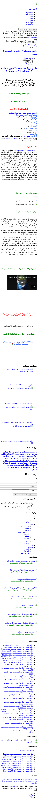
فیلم (31, 16)
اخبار (31, 517)
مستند (27, 536)
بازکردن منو (33, 9)
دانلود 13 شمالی (12, 454)
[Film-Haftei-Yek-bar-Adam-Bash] (23, 570)
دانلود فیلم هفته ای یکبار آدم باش (22, 572)
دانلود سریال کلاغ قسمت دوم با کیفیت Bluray (18, 660)
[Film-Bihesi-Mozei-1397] (23, 596)
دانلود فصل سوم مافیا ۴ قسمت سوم (21, 563)
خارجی (26, 522)
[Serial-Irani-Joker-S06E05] (22, 614)
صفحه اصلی (29, 12)
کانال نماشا (29, 22)
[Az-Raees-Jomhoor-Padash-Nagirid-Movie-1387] (21, 623)
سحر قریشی (18, 138)
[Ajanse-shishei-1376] (27, 579)
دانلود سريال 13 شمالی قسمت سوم (22, 461)
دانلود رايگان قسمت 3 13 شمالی (19, 455)
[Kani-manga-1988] (29, 605)
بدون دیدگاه (29, 64)
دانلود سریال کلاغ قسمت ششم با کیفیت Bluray (17, 653)
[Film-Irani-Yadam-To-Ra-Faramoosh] (20, 588)
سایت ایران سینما (14, 781)
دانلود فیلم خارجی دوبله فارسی (21, 779)
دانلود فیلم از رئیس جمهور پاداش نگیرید (20, 625)
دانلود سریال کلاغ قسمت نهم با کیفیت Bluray (18, 647)
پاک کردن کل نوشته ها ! (20, 494)
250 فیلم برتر (24, 526)
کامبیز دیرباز (26, 136)
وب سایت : (33, 486)
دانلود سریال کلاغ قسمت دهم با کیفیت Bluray (18, 645)
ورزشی (26, 538)
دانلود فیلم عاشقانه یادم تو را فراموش (20, 589)
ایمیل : (35, 482)
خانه (35, 37)
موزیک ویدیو (25, 553)
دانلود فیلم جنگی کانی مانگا (24, 607)
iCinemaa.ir (34, 779)
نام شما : (34, 478)
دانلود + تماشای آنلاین (30, 45)
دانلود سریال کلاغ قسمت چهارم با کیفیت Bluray (17, 657)
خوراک (31, 795)
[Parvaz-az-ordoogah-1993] (27, 632)
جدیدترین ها (33, 750)
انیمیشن (30, 18)
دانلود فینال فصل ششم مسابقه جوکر (20, 616)
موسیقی (30, 547)
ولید (32, 797)
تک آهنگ (26, 551)
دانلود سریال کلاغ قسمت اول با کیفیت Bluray (18, 662)
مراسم (30, 545)
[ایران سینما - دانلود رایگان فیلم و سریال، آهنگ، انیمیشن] (36, 4)
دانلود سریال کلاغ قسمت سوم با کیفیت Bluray (17, 658)
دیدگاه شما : (33, 490)
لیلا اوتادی (9, 138)
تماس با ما (29, 24)
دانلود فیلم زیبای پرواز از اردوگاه (22, 634)
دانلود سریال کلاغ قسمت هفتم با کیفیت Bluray (17, 651)
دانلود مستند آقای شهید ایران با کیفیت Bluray (18, 717)
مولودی (26, 543)
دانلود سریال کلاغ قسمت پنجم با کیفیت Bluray (17, 655)
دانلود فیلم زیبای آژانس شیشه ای (22, 581)
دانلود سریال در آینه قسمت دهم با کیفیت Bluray (17, 710)
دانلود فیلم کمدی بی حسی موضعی (21, 598)
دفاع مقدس (21, 532)
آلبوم (27, 549)
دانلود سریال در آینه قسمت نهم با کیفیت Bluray (17, 711)
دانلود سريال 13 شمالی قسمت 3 (18, 458)
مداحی (27, 541)
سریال (31, 20)
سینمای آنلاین (28, 14)
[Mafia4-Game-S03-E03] (21, 561)
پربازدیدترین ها (24, 750)
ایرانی (31, 58)
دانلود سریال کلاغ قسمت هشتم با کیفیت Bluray (17, 649)
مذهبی (31, 539)
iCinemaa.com (20, 115)
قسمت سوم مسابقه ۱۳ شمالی (24, 150)
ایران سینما (23, 454)
